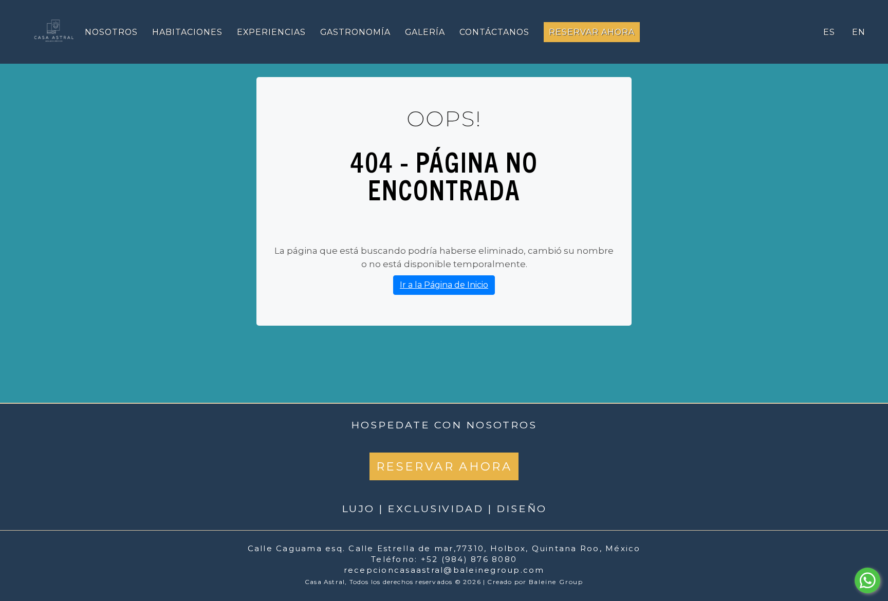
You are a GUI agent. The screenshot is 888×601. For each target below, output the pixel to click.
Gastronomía (355, 32)
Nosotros (111, 32)
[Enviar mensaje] (867, 580)
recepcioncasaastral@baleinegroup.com (444, 570)
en (858, 32)
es (829, 32)
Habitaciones (187, 32)
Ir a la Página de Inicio (444, 285)
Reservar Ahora (592, 32)
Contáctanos (494, 32)
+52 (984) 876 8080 (469, 559)
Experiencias (271, 32)
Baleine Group (556, 582)
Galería (425, 32)
